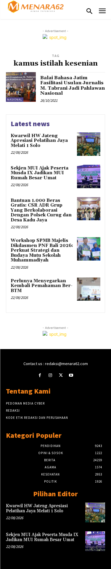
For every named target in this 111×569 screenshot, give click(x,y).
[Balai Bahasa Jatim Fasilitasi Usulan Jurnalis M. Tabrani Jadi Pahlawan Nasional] (21, 87)
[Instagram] (50, 375)
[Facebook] (40, 375)
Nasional (14, 100)
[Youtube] (71, 375)
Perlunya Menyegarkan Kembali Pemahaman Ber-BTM (42, 286)
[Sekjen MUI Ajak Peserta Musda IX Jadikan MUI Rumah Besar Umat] (88, 176)
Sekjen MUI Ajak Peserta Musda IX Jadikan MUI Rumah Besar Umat (39, 173)
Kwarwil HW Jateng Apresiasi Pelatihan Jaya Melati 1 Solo (39, 140)
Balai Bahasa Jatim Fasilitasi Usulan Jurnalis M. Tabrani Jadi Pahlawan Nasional (72, 85)
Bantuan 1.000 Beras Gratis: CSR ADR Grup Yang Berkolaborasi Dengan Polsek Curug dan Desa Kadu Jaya (41, 210)
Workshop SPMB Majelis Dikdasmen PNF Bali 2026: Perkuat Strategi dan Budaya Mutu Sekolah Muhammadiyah (42, 250)
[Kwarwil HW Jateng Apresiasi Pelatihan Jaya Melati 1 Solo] (88, 144)
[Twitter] (61, 375)
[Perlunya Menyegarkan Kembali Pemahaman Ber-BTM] (88, 289)
